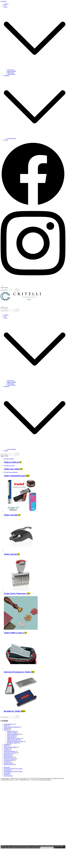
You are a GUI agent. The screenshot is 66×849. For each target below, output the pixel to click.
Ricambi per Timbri (12, 742)
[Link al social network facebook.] (33, 205)
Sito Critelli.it (7, 773)
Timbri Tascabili (11, 735)
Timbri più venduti (11, 732)
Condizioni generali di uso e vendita (13, 768)
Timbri (5, 730)
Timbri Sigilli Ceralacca (13, 740)
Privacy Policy (7, 770)
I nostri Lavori (10, 69)
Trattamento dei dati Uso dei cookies (13, 771)
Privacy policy (49, 847)
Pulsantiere (6, 744)
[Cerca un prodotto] (2, 281)
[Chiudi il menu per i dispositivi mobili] (1, 312)
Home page (7, 767)
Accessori (6, 761)
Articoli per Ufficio (9, 760)
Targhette (6, 728)
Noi (5, 5)
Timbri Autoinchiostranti (13, 734)
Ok (41, 847)
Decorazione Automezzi (10, 753)
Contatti (6, 139)
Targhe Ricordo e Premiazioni (11, 727)
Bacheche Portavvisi (9, 764)
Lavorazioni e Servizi (9, 758)
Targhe (5, 725)
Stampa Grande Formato (10, 747)
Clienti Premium (11, 74)
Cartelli (6, 745)
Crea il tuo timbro (11, 138)
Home (2, 456)
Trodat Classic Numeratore (14, 738)
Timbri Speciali (11, 737)
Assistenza (6, 75)
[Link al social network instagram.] (33, 279)
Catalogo (6, 4)
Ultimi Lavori (10, 72)
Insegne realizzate (11, 71)
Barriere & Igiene (8, 757)
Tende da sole (7, 754)
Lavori (5, 7)
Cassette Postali (8, 763)
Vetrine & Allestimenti (9, 751)
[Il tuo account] (2, 284)
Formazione (7, 774)
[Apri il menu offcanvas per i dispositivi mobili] (1, 291)
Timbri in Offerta (11, 731)
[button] (1, 714)
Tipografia (6, 750)
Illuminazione (7, 755)
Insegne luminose (8, 724)
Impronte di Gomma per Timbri (15, 741)
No (44, 847)
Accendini (6, 748)
